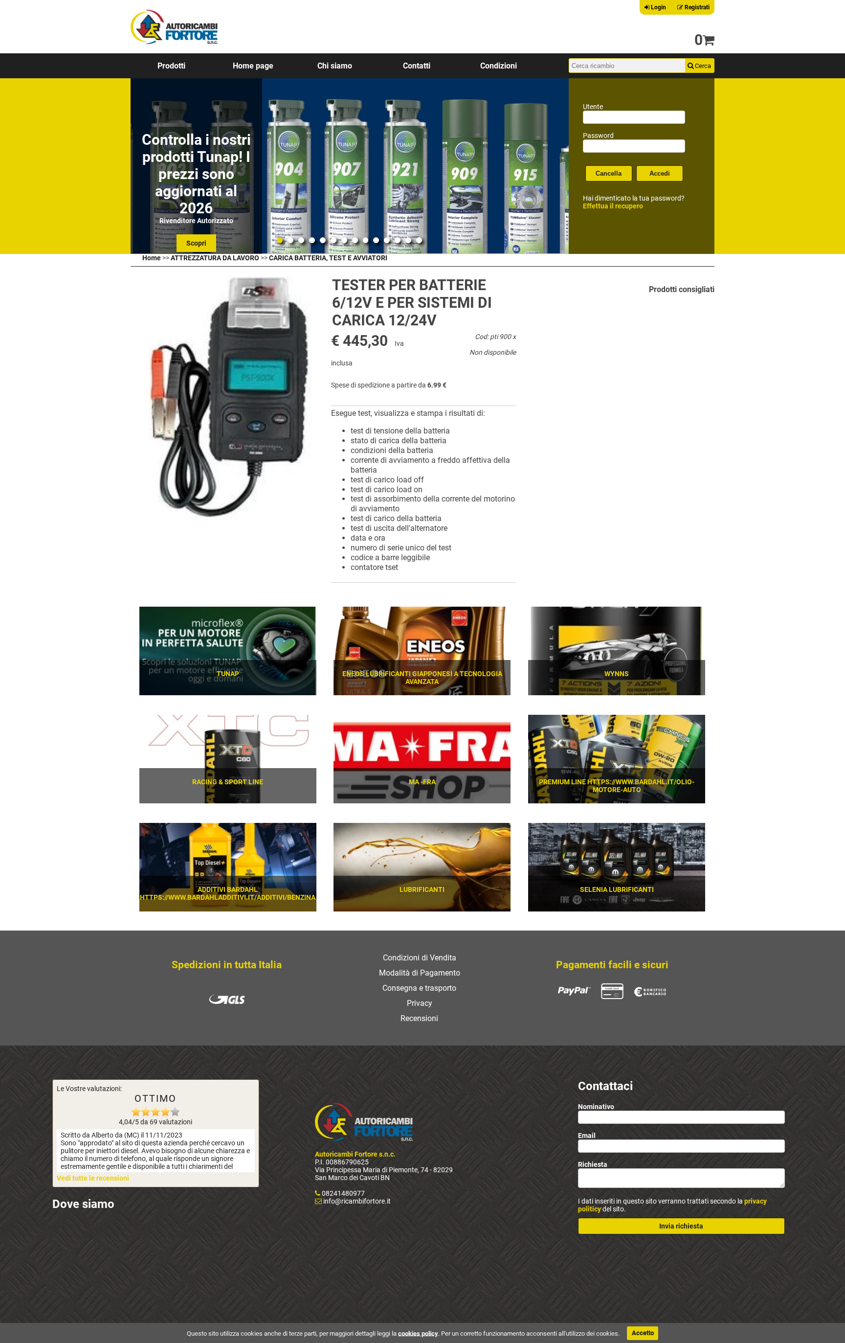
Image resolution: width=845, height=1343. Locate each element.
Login (657, 7)
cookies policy (418, 1333)
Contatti (416, 65)
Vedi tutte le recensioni (93, 1178)
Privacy (419, 1003)
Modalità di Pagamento (419, 973)
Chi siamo (334, 65)
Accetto (643, 1333)
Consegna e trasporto (419, 988)
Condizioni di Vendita (419, 957)
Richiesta (592, 1164)
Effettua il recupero (613, 206)
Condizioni (498, 65)
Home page (253, 65)
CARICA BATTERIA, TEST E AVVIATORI (328, 258)
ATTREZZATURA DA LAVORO (215, 258)
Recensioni (419, 1018)
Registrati (696, 7)
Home (151, 258)
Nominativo (596, 1107)
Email (587, 1135)
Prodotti (171, 65)
